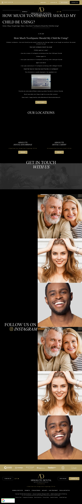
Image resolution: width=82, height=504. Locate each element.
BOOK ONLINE (64, 2)
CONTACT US (74, 2)
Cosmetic (27, 490)
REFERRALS (24, 11)
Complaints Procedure (28, 497)
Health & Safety (54, 497)
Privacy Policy (46, 495)
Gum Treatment (53, 490)
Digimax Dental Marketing (61, 493)
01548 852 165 (53, 2)
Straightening (36, 490)
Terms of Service (54, 495)
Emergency (43, 2)
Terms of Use (18, 497)
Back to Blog (41, 102)
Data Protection (38, 497)
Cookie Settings (63, 497)
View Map (22, 152)
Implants (44, 490)
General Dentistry (17, 490)
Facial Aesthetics (64, 490)
